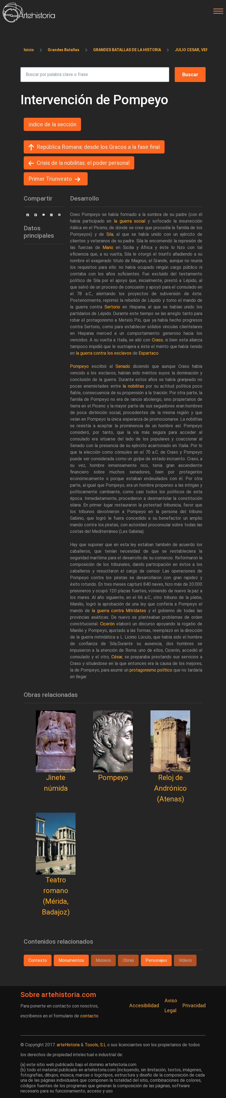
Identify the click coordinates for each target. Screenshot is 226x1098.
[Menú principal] (216, 11)
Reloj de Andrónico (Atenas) (170, 788)
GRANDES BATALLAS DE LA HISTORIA (127, 50)
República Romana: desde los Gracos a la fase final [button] (98, 147)
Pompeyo (113, 777)
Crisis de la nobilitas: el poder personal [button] (83, 163)
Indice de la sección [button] (52, 124)
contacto (89, 1015)
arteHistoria (68, 1044)
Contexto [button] (37, 960)
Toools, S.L (95, 1044)
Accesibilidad (144, 1005)
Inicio (29, 50)
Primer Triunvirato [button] (50, 179)
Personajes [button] (156, 960)
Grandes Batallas (63, 50)
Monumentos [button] (71, 960)
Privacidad (194, 1005)
